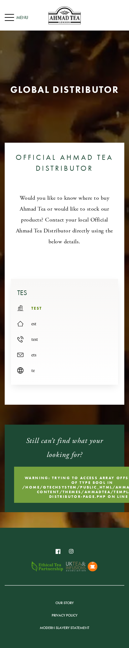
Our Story (64, 603)
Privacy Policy (64, 615)
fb (58, 551)
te (33, 370)
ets (33, 355)
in (71, 551)
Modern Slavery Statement (64, 628)
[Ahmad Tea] (64, 15)
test (34, 339)
